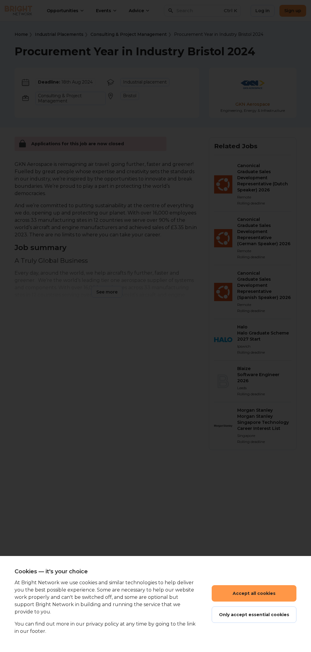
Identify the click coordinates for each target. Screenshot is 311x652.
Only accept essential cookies (254, 614)
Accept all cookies (254, 593)
